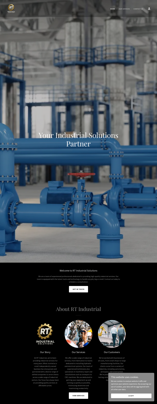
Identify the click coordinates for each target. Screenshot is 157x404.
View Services (79, 396)
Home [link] (112, 9)
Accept (131, 396)
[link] (11, 8)
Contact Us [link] (138, 9)
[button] (149, 8)
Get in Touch (78, 289)
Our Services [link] (124, 9)
